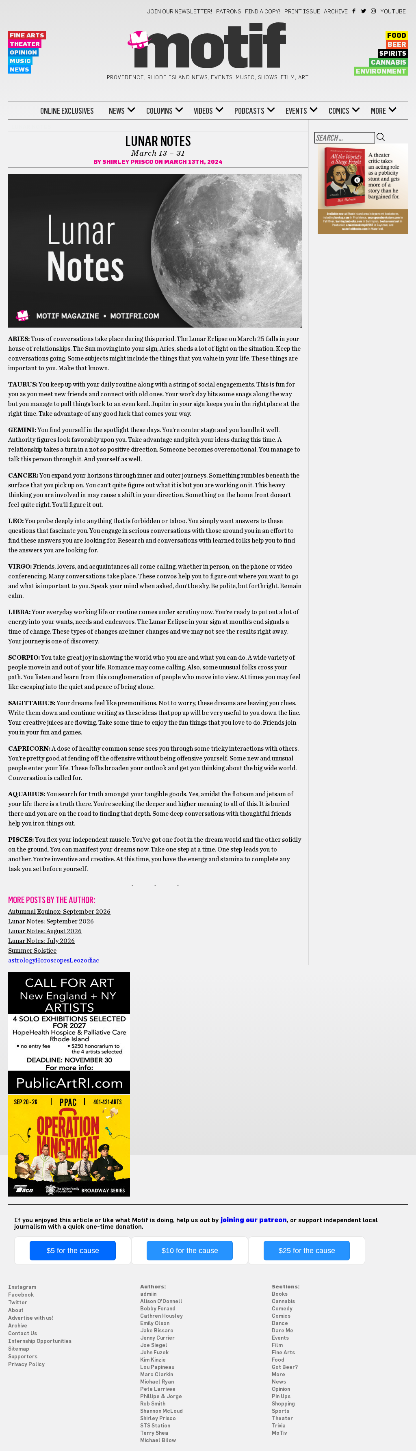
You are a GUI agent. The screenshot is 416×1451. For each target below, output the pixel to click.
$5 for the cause (73, 1251)
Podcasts (249, 111)
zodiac (89, 960)
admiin (148, 1294)
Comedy (282, 1309)
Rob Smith (152, 1404)
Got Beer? (285, 1367)
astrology (21, 960)
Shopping (283, 1404)
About (16, 1310)
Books (280, 1294)
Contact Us (22, 1333)
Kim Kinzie (153, 1360)
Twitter (364, 11)
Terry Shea (154, 1433)
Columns (159, 111)
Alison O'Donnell (161, 1301)
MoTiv (279, 1433)
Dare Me (282, 1331)
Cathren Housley (161, 1316)
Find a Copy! (263, 12)
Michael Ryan (157, 1382)
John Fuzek (154, 1352)
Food (396, 36)
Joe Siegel (153, 1345)
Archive (336, 12)
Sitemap (18, 1349)
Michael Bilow (158, 1440)
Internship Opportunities (40, 1341)
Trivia (279, 1426)
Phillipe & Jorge (161, 1396)
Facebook (354, 11)
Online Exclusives (67, 111)
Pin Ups (281, 1396)
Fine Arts (27, 36)
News (19, 70)
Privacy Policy (26, 1364)
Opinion (23, 53)
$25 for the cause (307, 1251)
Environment (381, 71)
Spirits (392, 53)
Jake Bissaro (156, 1331)
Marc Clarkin (156, 1374)
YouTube (393, 12)
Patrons (228, 12)
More (378, 111)
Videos (203, 111)
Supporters (22, 1357)
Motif (208, 49)
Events (296, 111)
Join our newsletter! (179, 12)
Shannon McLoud (161, 1411)
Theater (25, 44)
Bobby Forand (158, 1309)
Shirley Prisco (127, 162)
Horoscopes (52, 960)
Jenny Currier (157, 1338)
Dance (280, 1323)
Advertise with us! (30, 1318)
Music (20, 61)
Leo (74, 960)
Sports (280, 1411)
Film (277, 1345)
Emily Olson (154, 1323)
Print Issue (302, 12)
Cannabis (388, 62)
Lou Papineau (157, 1367)
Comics (339, 111)
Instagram (374, 11)
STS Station (155, 1426)
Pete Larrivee (158, 1389)
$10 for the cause (190, 1251)
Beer (397, 44)
